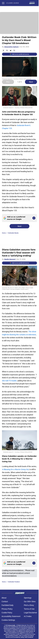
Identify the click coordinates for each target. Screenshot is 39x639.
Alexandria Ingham (11, 47)
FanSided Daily (7, 605)
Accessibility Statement (11, 616)
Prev (8, 82)
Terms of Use (29, 609)
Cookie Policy (7, 613)
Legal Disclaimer (30, 613)
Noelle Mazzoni (9, 259)
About (4, 598)
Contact (5, 601)
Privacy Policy (7, 609)
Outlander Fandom (14, 582)
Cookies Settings (8, 620)
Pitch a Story (29, 605)
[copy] (14, 50)
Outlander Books (13, 233)
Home (4, 233)
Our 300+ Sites (30, 601)
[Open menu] (3, 3)
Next (31, 82)
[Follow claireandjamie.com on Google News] (33, 218)
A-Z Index (28, 616)
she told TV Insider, (9, 381)
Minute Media (11, 625)
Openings (27, 598)
